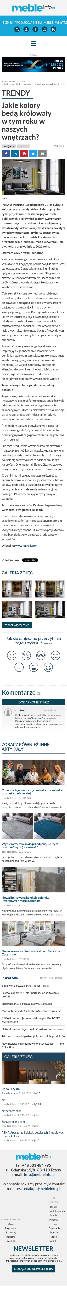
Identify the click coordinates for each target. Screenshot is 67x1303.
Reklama (10, 1236)
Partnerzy (11, 1232)
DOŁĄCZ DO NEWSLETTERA (33, 1269)
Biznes (8, 22)
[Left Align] (33, 44)
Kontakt (11, 1240)
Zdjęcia (54, 1232)
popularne (11, 978)
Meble (48, 22)
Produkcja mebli (28, 22)
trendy (22, 81)
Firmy (54, 1223)
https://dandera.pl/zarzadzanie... (40, 718)
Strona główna (9, 81)
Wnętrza (9, 146)
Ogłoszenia (54, 1228)
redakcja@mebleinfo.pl (41, 1188)
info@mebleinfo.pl (39, 1174)
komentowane (52, 978)
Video (54, 1236)
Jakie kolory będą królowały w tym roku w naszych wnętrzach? (34, 84)
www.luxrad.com (26, 545)
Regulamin (10, 1228)
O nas (11, 1223)
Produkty (54, 1240)
